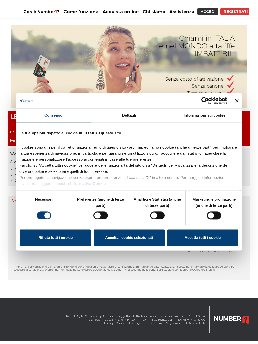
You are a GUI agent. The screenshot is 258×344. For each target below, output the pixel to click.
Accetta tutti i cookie (203, 238)
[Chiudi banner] (237, 100)
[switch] (100, 215)
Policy (110, 323)
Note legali (134, 323)
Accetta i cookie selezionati (129, 238)
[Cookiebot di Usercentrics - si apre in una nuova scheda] (205, 101)
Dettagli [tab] (129, 115)
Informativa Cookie (88, 183)
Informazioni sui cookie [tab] (204, 115)
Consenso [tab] (53, 115)
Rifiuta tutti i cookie (55, 238)
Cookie (120, 323)
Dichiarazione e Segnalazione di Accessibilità (175, 323)
